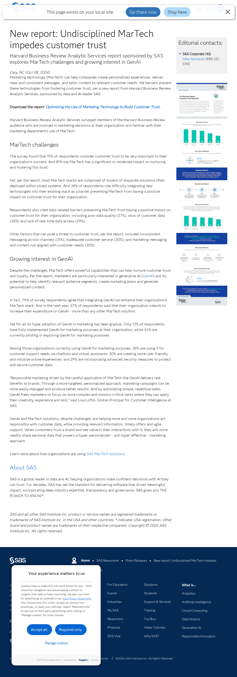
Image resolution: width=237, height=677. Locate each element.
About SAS (23, 467)
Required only (70, 629)
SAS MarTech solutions (105, 454)
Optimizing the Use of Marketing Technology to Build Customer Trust (102, 107)
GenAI (148, 276)
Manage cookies (56, 643)
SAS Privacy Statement (76, 598)
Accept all (39, 629)
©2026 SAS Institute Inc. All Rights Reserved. (144, 658)
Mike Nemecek (194, 59)
